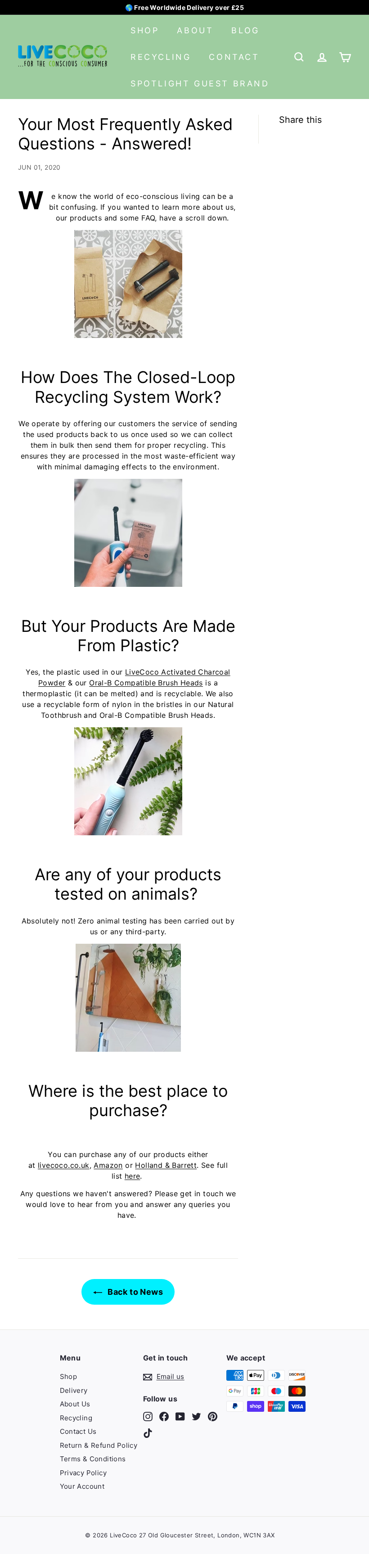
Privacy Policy (83, 1472)
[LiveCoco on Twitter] (196, 1416)
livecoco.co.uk (64, 1165)
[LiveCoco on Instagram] (148, 1416)
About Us (75, 1404)
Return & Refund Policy (99, 1445)
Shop (144, 30)
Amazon (108, 1165)
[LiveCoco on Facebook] (164, 1416)
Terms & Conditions (93, 1459)
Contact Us (78, 1431)
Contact (234, 57)
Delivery (74, 1390)
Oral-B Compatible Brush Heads (146, 682)
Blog (245, 30)
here (132, 1175)
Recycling (160, 57)
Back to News (134, 1292)
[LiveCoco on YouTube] (180, 1416)
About (195, 30)
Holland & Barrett (166, 1165)
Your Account (82, 1486)
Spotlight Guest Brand (200, 83)
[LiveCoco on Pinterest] (212, 1416)
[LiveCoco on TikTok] (148, 1433)
